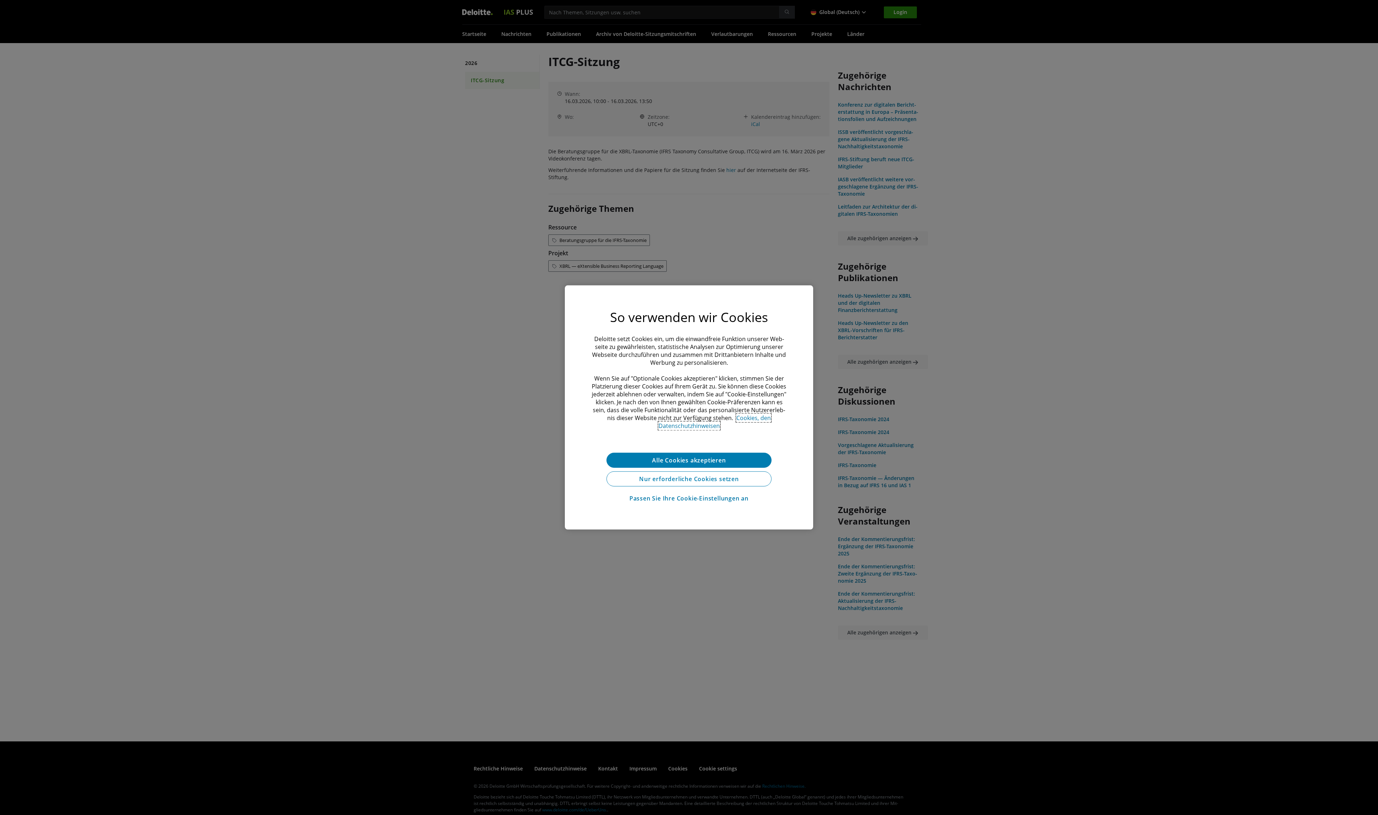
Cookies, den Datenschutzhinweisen (714, 422)
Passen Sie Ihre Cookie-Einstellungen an (689, 498)
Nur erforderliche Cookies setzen (689, 479)
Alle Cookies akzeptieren (689, 460)
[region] (689, 407)
